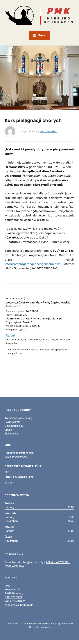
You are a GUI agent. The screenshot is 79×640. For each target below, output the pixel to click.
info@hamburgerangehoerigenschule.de (33, 264)
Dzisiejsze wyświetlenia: (24, 466)
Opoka (8, 429)
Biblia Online (12, 433)
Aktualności (48, 131)
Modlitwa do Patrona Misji (19, 452)
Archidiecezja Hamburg (18, 418)
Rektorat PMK (12, 422)
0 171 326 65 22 (13, 597)
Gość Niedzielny (14, 425)
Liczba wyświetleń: (19, 477)
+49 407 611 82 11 (15, 601)
